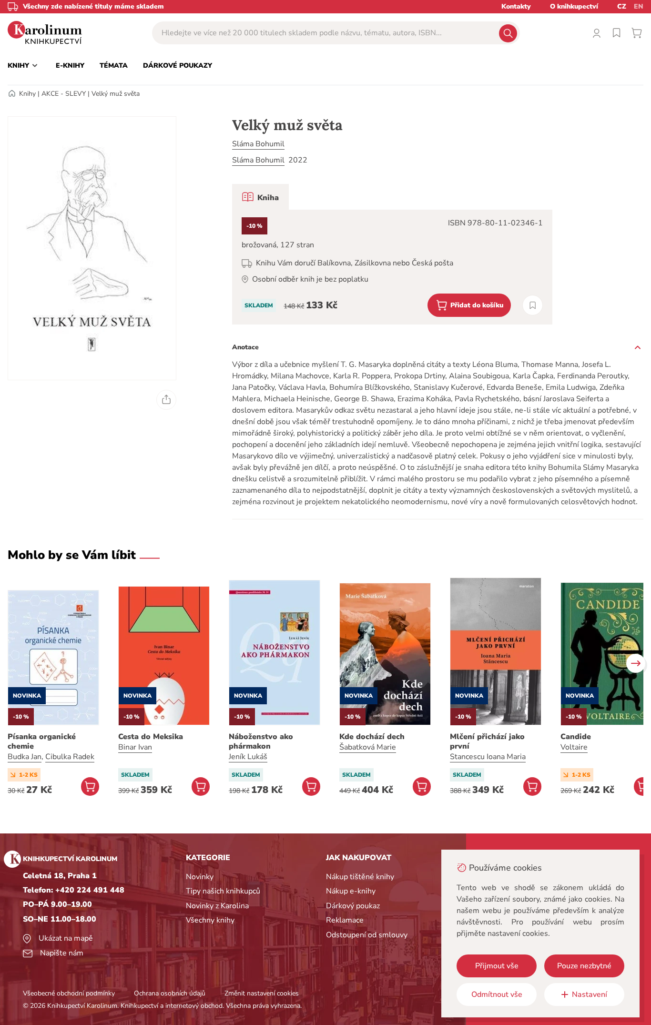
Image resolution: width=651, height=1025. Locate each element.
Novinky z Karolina (217, 906)
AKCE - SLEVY (63, 93)
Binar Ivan (135, 747)
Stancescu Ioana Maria (488, 756)
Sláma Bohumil (258, 144)
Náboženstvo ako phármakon (261, 741)
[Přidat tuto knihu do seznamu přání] (532, 305)
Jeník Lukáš (248, 756)
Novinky (200, 877)
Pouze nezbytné (584, 966)
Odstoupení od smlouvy (366, 935)
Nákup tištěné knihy (360, 877)
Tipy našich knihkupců (223, 891)
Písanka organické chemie (42, 741)
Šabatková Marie (367, 747)
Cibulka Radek (69, 756)
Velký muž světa (116, 93)
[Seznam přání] (616, 33)
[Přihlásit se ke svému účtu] (596, 33)
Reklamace (345, 920)
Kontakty (516, 6)
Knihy (27, 93)
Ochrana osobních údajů (169, 993)
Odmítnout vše (496, 994)
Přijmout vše (497, 966)
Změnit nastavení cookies (261, 993)
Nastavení (589, 994)
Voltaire (574, 747)
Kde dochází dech (372, 736)
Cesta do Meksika (150, 736)
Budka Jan (24, 756)
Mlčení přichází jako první (487, 741)
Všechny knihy (210, 920)
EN (638, 6)
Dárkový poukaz (353, 906)
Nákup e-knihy (351, 891)
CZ (621, 6)
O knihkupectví (574, 6)
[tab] (260, 197)
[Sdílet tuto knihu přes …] (166, 400)
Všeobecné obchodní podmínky (69, 993)
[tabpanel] (392, 267)
